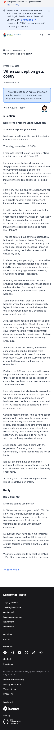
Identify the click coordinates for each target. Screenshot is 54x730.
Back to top (13, 569)
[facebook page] (5, 652)
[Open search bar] (41, 35)
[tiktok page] (33, 652)
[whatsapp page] (41, 652)
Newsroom (17, 50)
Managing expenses (13, 617)
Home (6, 50)
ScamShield (27, 19)
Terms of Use (9, 689)
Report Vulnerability (12, 679)
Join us (6, 639)
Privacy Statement (12, 684)
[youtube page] (19, 652)
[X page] (26, 652)
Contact (7, 659)
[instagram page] (12, 652)
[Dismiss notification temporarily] (49, 10)
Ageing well (8, 612)
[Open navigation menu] (49, 35)
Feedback (8, 664)
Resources (8, 626)
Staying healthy (10, 602)
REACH (6, 694)
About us (7, 634)
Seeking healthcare (12, 607)
